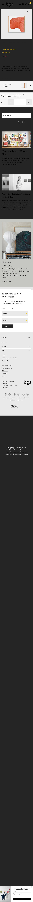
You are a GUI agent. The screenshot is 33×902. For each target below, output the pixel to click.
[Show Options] (29, 896)
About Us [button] (4, 342)
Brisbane (4, 373)
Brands (3, 42)
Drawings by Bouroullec (21, 42)
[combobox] (8, 309)
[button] (16, 85)
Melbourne (5, 371)
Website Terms (20, 400)
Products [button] (4, 337)
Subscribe (22, 899)
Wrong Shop (10, 42)
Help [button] (3, 350)
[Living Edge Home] (9, 4)
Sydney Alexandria (7, 365)
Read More (6, 168)
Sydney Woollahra (7, 368)
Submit (7, 326)
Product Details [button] (6, 115)
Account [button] (4, 346)
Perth (3, 376)
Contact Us (5, 361)
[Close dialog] (31, 887)
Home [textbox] (4, 309)
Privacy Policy (13, 400)
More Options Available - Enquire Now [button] (11, 110)
